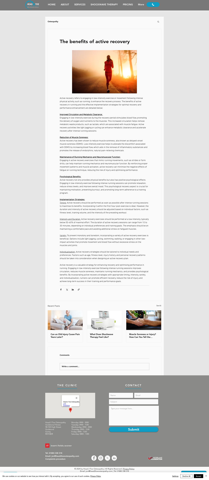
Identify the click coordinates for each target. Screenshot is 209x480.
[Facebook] (94, 458)
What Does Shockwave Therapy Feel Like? (101, 335)
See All (158, 306)
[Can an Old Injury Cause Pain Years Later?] (65, 320)
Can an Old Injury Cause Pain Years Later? (65, 335)
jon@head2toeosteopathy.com (99, 471)
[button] (158, 22)
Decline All (186, 476)
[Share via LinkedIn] (73, 289)
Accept (198, 476)
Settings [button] (175, 476)
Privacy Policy (128, 469)
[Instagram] (100, 458)
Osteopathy (53, 21)
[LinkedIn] (114, 458)
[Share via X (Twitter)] (67, 289)
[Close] (206, 476)
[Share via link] (79, 289)
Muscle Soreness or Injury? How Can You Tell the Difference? (142, 335)
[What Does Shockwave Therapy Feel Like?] (104, 320)
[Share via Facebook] (61, 289)
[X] (107, 458)
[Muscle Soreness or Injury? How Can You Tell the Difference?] (143, 320)
